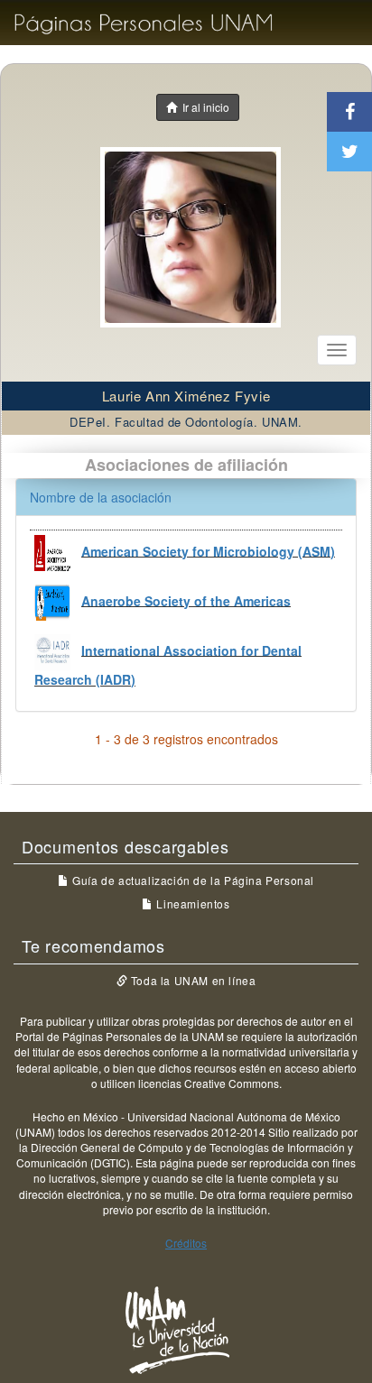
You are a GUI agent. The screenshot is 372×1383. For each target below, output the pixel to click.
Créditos (186, 1242)
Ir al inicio (203, 107)
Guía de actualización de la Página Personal (192, 880)
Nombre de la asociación (101, 497)
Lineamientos (191, 903)
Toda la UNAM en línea (191, 980)
